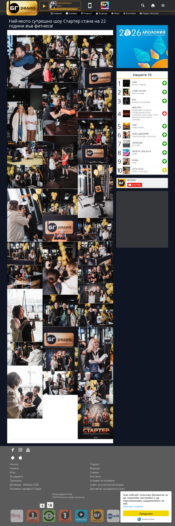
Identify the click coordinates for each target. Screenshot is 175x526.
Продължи (146, 513)
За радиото (16, 476)
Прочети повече (133, 506)
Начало (14, 464)
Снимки (73, 13)
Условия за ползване (102, 480)
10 (119, 170)
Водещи (103, 13)
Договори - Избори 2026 (24, 484)
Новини (57, 13)
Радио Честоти (150, 13)
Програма (16, 480)
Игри (116, 13)
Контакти (131, 13)
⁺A (50, 505)
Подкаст (87, 13)
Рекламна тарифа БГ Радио (26, 488)
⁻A (42, 506)
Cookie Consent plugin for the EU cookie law (145, 519)
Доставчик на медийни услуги (107, 488)
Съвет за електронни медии (107, 484)
